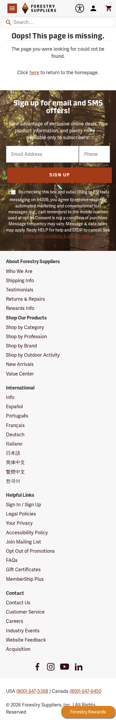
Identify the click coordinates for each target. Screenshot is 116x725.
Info (10, 397)
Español (14, 406)
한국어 (13, 481)
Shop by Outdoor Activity (33, 355)
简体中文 (15, 462)
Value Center (20, 374)
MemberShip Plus (25, 579)
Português (17, 416)
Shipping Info (20, 280)
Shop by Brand (21, 346)
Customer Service (25, 612)
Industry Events (23, 631)
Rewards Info (20, 308)
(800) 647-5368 (32, 691)
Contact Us (18, 603)
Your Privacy (19, 523)
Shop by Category (25, 327)
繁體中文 (15, 472)
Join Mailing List (23, 542)
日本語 (13, 453)
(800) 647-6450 (85, 691)
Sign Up (59, 175)
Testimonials (19, 290)
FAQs (12, 560)
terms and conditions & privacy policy (58, 236)
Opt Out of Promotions (30, 551)
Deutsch (15, 434)
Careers (14, 621)
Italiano (14, 444)
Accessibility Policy (27, 533)
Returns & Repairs (25, 299)
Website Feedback (26, 640)
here (34, 72)
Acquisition (18, 649)
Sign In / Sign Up (23, 505)
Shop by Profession (26, 336)
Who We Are (19, 271)
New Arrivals (20, 364)
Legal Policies (21, 514)
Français (15, 425)
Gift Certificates (23, 569)
